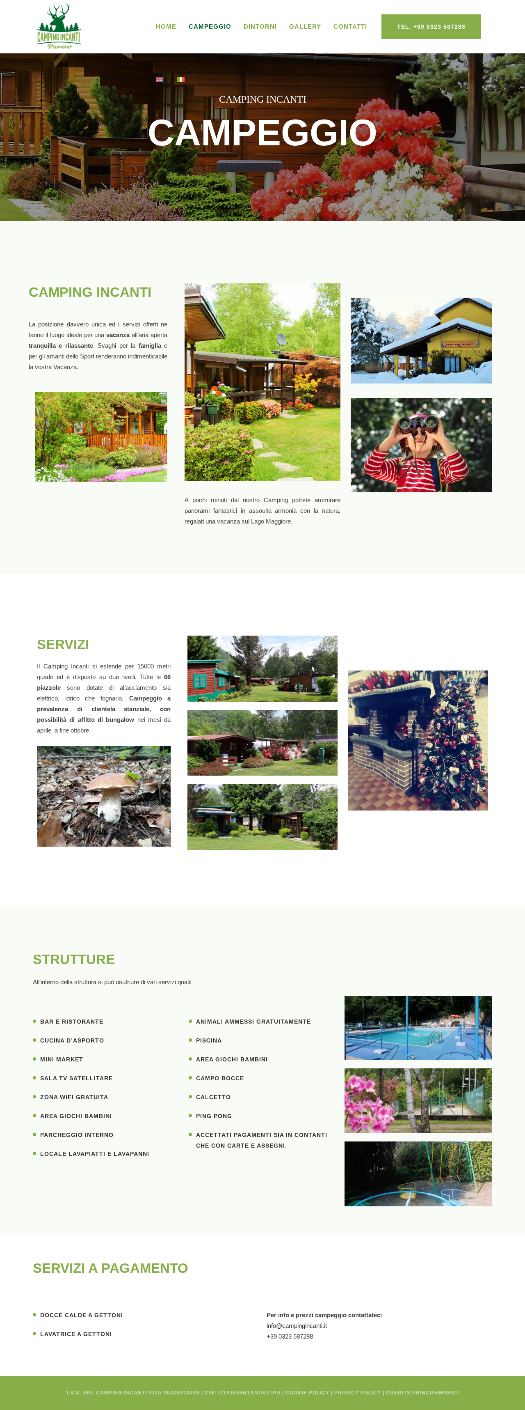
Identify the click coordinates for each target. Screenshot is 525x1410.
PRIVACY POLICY (357, 1393)
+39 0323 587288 (290, 1336)
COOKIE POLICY (307, 1393)
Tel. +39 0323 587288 (431, 26)
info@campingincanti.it (297, 1325)
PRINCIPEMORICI (435, 1393)
